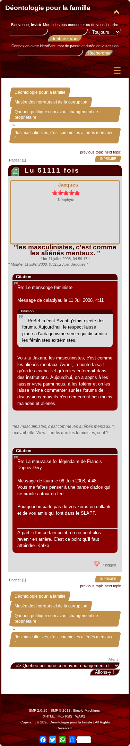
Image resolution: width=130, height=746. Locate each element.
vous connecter (72, 25)
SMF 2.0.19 (38, 710)
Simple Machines (86, 710)
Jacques (68, 185)
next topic (113, 152)
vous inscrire (107, 25)
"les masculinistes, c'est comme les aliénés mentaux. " (65, 249)
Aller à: (114, 659)
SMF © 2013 (61, 710)
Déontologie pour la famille (47, 7)
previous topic (92, 152)
